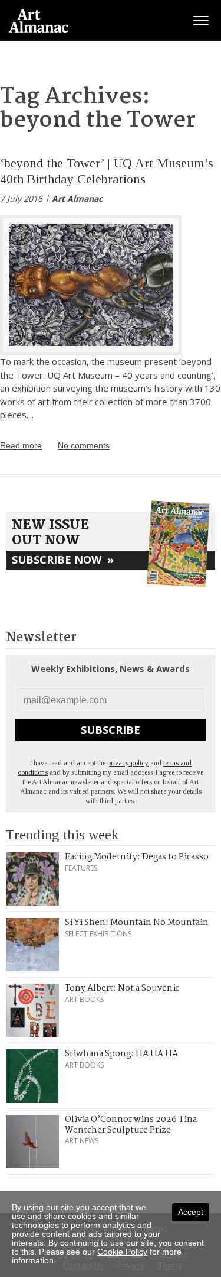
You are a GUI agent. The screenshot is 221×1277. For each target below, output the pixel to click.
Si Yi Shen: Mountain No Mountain (137, 923)
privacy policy (128, 763)
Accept (190, 1212)
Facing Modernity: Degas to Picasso (137, 857)
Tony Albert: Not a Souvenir (122, 988)
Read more (21, 445)
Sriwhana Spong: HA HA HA (121, 1054)
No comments (84, 445)
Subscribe (110, 730)
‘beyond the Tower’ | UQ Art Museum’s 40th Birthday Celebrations (106, 171)
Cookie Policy (122, 1251)
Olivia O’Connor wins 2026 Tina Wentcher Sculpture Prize (131, 1125)
